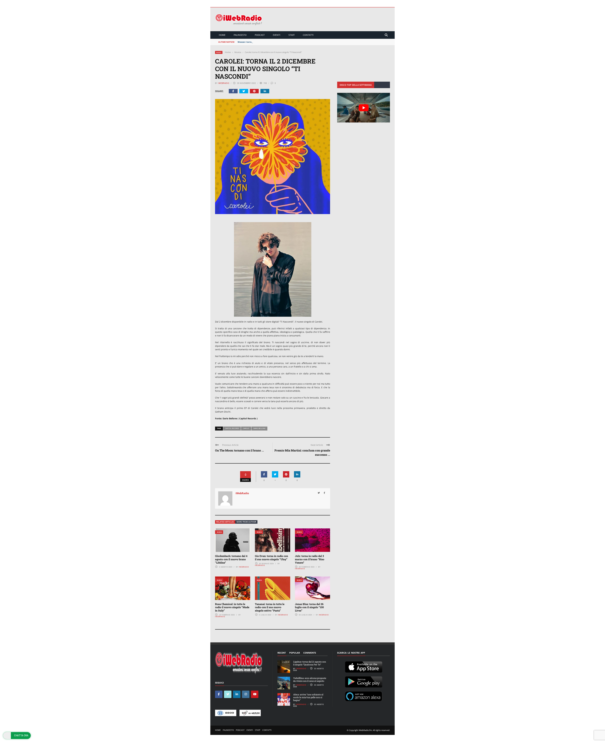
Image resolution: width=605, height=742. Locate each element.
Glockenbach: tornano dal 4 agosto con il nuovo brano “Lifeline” (231, 559)
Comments (309, 652)
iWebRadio (223, 83)
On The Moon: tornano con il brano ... (239, 450)
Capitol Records (232, 428)
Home (222, 34)
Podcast (260, 34)
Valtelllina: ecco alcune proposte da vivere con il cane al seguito (309, 679)
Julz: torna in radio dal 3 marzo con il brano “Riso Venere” (309, 559)
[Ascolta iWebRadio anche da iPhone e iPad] (363, 666)
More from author (246, 522)
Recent (281, 652)
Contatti (308, 34)
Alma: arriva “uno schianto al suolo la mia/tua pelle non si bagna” (308, 697)
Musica (218, 52)
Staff (291, 34)
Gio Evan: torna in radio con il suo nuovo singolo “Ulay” (271, 557)
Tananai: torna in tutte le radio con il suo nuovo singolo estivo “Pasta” (269, 607)
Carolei (246, 428)
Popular (294, 652)
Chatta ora (21, 735)
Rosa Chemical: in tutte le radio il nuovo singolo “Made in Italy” (232, 607)
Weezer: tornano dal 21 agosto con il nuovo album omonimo (268, 42)
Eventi (276, 34)
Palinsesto (240, 34)
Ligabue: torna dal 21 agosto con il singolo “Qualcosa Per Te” (309, 663)
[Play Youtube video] (363, 107)
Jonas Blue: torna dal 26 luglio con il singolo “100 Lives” (309, 607)
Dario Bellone (259, 428)
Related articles (225, 522)
